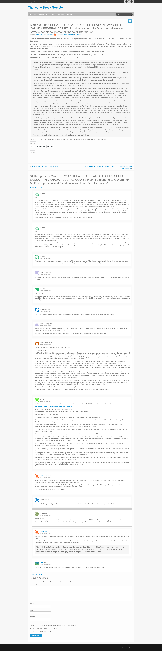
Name (32, 603)
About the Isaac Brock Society (44, 14)
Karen (41, 563)
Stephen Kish (50, 34)
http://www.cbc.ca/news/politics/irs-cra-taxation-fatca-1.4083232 (53, 407)
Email (32, 610)
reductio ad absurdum (67, 34)
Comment (33, 585)
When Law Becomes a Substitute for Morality (44, 166)
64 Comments (77, 34)
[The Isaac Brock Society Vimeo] (130, 1)
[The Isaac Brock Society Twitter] (133, 1)
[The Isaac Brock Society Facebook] (128, 1)
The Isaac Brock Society (45, 7)
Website (32, 617)
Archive (69, 14)
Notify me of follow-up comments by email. (44, 628)
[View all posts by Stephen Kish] (55, 34)
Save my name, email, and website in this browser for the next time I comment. (53, 625)
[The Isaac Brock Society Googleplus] (125, 1)
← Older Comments (36, 187)
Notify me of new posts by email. (41, 631)
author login (60, 14)
